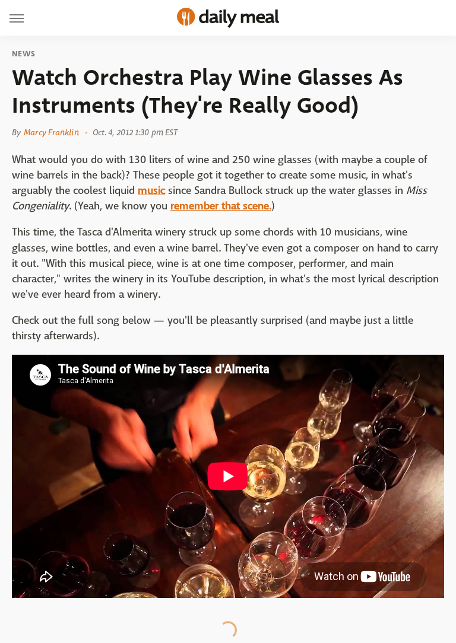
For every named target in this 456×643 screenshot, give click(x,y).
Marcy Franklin (51, 132)
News (23, 54)
